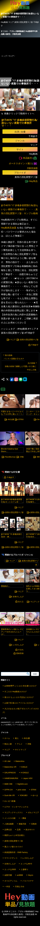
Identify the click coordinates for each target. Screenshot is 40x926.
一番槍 (23, 818)
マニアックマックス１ (13, 812)
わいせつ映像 (9, 801)
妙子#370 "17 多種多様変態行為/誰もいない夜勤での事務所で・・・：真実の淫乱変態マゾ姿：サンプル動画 (19, 209)
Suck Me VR (9, 795)
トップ (4, 56)
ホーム (7, 738)
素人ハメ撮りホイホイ (13, 846)
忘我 (19, 829)
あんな (21, 601)
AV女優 (11, 419)
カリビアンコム (10, 880)
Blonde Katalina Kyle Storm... (9, 450)
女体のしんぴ (18, 596)
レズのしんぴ (18, 644)
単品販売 (27, 157)
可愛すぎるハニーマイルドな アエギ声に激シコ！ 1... (12, 412)
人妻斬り (24, 869)
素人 (17, 738)
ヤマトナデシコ (10, 858)
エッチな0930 (10, 869)
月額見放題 (32, 168)
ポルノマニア (33, 812)
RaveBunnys (10, 456)
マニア (13, 339)
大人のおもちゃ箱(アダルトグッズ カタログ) (20, 710)
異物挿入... (5, 586)
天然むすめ (19, 886)
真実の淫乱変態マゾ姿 (29, 339)
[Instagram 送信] (16, 379)
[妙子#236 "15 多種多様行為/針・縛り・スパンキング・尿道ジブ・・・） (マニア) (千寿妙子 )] (12, 530)
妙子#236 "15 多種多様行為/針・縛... (11, 535)
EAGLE (24, 766)
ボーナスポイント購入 (20, 163)
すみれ (21, 649)
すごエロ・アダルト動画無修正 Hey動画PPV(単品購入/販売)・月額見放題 (19, 32)
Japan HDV (28, 778)
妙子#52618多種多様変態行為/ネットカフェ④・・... (12, 500)
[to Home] (20, 9)
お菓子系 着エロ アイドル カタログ (19, 702)
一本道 (7, 886)
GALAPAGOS (10, 772)
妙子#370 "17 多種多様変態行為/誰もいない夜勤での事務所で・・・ (19, 122)
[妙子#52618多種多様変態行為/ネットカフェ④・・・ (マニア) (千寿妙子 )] (12, 495)
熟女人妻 (8, 743)
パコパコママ (27, 880)
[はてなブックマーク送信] (25, 379)
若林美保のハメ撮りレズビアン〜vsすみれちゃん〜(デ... (12, 631)
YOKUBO (23, 795)
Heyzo (30, 875)
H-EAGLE (25, 772)
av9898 (20, 875)
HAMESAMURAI (11, 778)
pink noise (22, 789)
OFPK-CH (8, 789)
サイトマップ (20, 749)
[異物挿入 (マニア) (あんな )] (12, 582)
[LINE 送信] (21, 379)
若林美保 (20, 653)
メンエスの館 (9, 818)
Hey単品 (33, 181)
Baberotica (19, 761)
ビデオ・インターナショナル (16, 806)
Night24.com (22, 784)
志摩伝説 (8, 829)
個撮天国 (22, 823)
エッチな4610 (26, 863)
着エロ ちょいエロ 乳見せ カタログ (19, 697)
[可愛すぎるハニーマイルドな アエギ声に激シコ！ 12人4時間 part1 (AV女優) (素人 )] (12, 407)
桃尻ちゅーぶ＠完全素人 (14, 835)
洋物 (22, 456)
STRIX (21, 419)
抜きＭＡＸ (30, 829)
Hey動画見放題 (8, 227)
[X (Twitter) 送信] (7, 379)
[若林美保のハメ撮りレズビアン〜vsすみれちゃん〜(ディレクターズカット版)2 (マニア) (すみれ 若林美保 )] (12, 625)
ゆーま (35, 795)
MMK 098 (8, 784)
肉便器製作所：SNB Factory (16, 852)
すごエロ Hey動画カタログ (15, 691)
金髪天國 (8, 875)
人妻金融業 (9, 823)
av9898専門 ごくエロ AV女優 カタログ (20, 685)
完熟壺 (34, 823)
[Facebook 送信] (12, 379)
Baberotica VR (10, 766)
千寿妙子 (34, 345)
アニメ (19, 743)
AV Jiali (7, 761)
